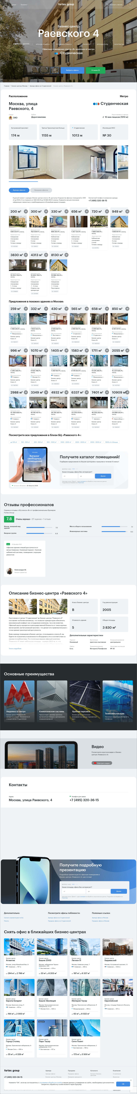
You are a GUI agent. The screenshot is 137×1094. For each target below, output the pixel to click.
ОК (123, 1084)
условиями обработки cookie (51, 1082)
